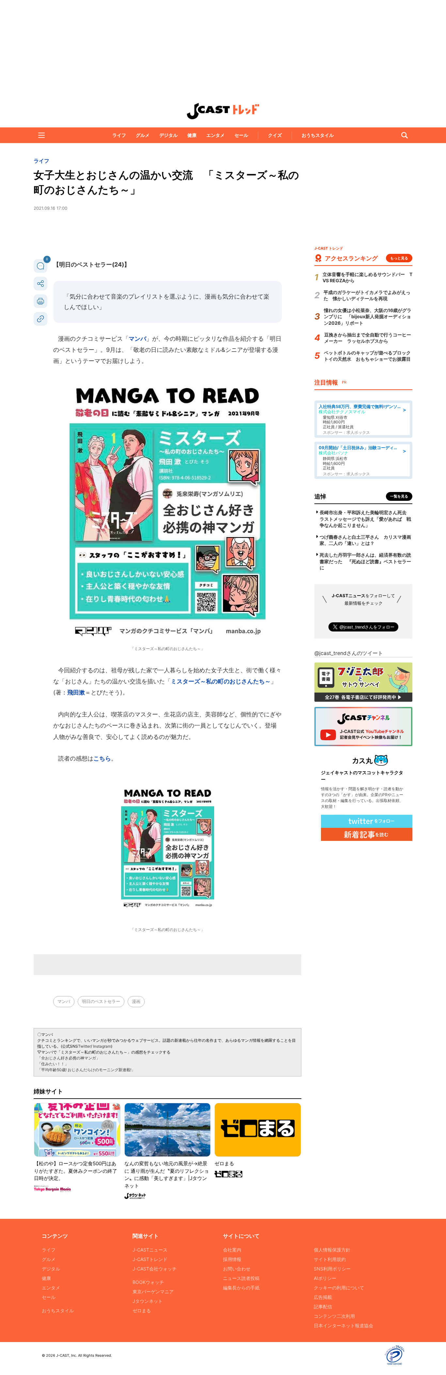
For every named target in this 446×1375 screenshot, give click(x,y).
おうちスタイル (318, 135)
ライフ (119, 135)
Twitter (84, 1046)
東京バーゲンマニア (153, 1291)
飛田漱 (76, 692)
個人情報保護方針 (332, 1249)
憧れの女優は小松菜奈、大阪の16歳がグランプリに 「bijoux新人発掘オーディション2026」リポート (367, 316)
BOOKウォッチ (148, 1282)
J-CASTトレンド (150, 1259)
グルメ (143, 135)
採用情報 (232, 1259)
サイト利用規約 (330, 1259)
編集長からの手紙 (241, 1287)
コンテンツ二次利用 (334, 1316)
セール (241, 135)
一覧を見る (399, 496)
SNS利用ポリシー (332, 1268)
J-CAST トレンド (223, 111)
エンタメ (215, 135)
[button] (41, 135)
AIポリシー (325, 1278)
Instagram (102, 1046)
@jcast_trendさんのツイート (348, 653)
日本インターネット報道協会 (343, 1325)
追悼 (320, 496)
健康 (192, 135)
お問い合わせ (236, 1268)
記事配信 (323, 1306)
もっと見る (399, 258)
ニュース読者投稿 (241, 1278)
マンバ (137, 338)
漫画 (136, 1001)
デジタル (168, 135)
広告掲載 (323, 1297)
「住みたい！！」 (53, 1063)
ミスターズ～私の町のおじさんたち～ (221, 681)
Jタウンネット (148, 1301)
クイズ (275, 135)
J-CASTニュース (150, 1249)
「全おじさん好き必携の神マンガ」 (68, 1058)
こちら (102, 758)
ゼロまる (142, 1310)
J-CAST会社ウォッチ (155, 1268)
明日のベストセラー (101, 1001)
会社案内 (232, 1249)
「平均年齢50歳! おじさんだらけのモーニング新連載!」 (86, 1069)
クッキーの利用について (339, 1287)
